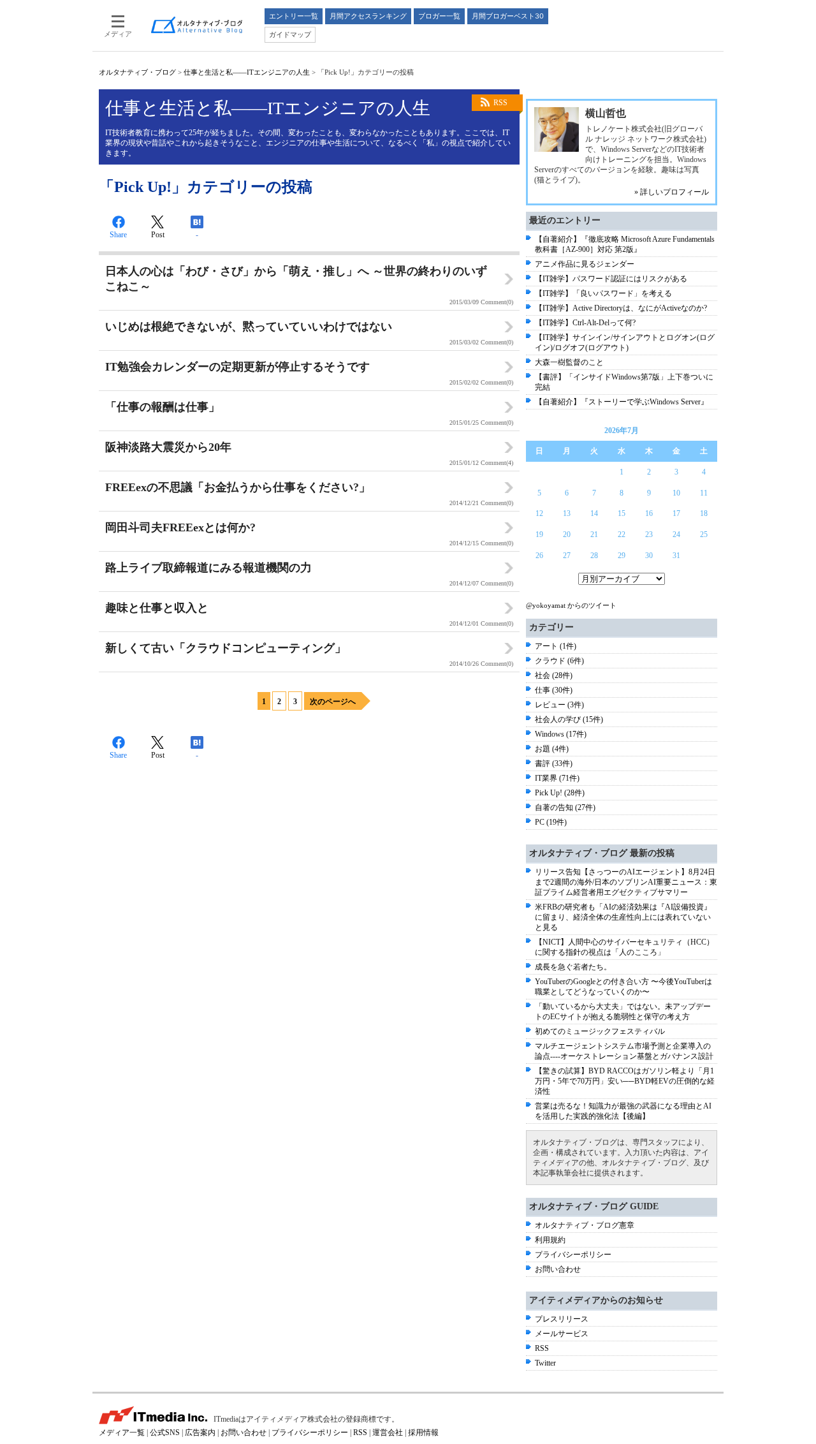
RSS (500, 102)
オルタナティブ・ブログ (137, 72)
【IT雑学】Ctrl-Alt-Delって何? (585, 322)
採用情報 (423, 1432)
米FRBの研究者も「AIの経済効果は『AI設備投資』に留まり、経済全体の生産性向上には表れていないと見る (623, 917)
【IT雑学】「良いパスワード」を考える (603, 293)
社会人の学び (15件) (569, 719)
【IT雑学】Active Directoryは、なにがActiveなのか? (621, 308)
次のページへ (333, 701)
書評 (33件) (553, 763)
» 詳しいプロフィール (671, 192)
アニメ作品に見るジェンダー (584, 264)
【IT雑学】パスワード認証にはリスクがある (611, 278)
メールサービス (561, 1333)
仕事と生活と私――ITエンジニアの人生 (247, 72)
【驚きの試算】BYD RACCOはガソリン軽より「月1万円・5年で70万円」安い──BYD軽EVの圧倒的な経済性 (625, 1081)
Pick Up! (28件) (560, 792)
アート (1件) (555, 646)
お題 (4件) (552, 748)
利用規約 (550, 1239)
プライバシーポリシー (573, 1254)
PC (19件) (551, 822)
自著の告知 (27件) (565, 807)
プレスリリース (561, 1319)
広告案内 (200, 1432)
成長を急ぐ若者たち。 (573, 966)
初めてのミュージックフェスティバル (600, 1031)
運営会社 (387, 1432)
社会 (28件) (553, 675)
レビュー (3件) (559, 704)
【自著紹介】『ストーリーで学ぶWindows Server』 (621, 401)
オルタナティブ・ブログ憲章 (584, 1225)
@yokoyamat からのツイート (571, 605)
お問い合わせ (558, 1269)
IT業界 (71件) (557, 778)
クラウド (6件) (559, 660)
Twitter (545, 1363)
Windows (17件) (560, 734)
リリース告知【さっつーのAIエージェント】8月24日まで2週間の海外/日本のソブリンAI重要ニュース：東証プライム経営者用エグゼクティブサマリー (626, 882)
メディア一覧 (122, 1432)
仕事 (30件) (553, 690)
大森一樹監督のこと (569, 362)
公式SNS (165, 1432)
